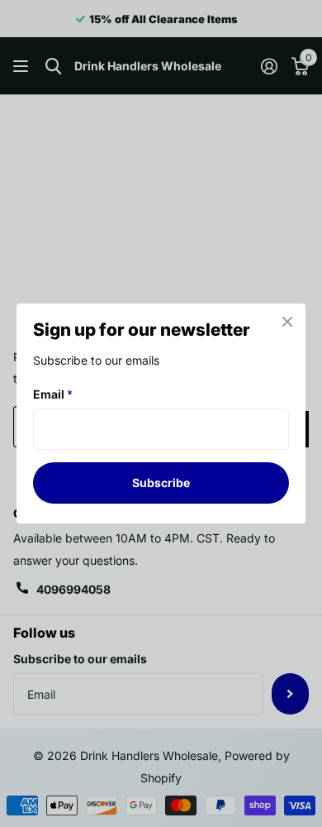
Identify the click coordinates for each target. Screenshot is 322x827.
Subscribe (161, 483)
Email (53, 394)
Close (287, 322)
